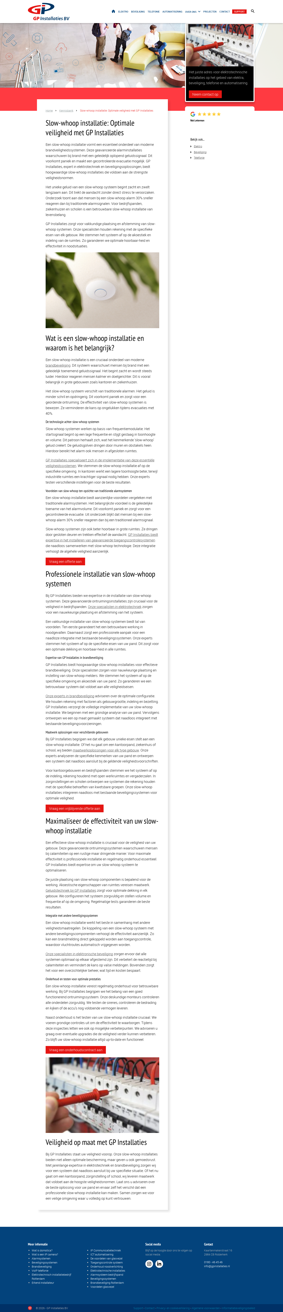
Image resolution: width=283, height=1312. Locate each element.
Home (113, 11)
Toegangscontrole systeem (106, 1262)
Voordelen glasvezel (102, 1287)
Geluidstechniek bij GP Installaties (71, 890)
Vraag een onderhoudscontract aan (75, 1050)
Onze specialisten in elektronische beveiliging (79, 954)
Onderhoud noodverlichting (106, 1266)
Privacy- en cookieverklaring (173, 1308)
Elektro (123, 11)
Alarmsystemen (41, 1258)
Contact (224, 11)
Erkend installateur (43, 1282)
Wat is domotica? (42, 1250)
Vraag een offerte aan (65, 561)
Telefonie (154, 11)
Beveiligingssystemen (44, 1262)
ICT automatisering (101, 1254)
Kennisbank (66, 110)
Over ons (191, 11)
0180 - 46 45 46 (213, 1262)
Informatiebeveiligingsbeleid (238, 1308)
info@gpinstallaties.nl (217, 1266)
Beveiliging (138, 11)
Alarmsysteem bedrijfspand (106, 1274)
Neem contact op (205, 94)
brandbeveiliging (58, 365)
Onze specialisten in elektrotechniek (115, 606)
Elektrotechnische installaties (107, 1270)
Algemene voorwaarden (206, 1308)
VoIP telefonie (40, 1270)
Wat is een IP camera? (45, 1254)
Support (239, 11)
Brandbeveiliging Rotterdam (107, 1282)
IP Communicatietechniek (105, 1250)
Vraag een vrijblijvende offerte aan (74, 808)
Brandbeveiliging (42, 1266)
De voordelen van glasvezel (106, 1258)
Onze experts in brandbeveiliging (70, 696)
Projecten (210, 11)
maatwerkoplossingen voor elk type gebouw (106, 750)
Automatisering (172, 11)
